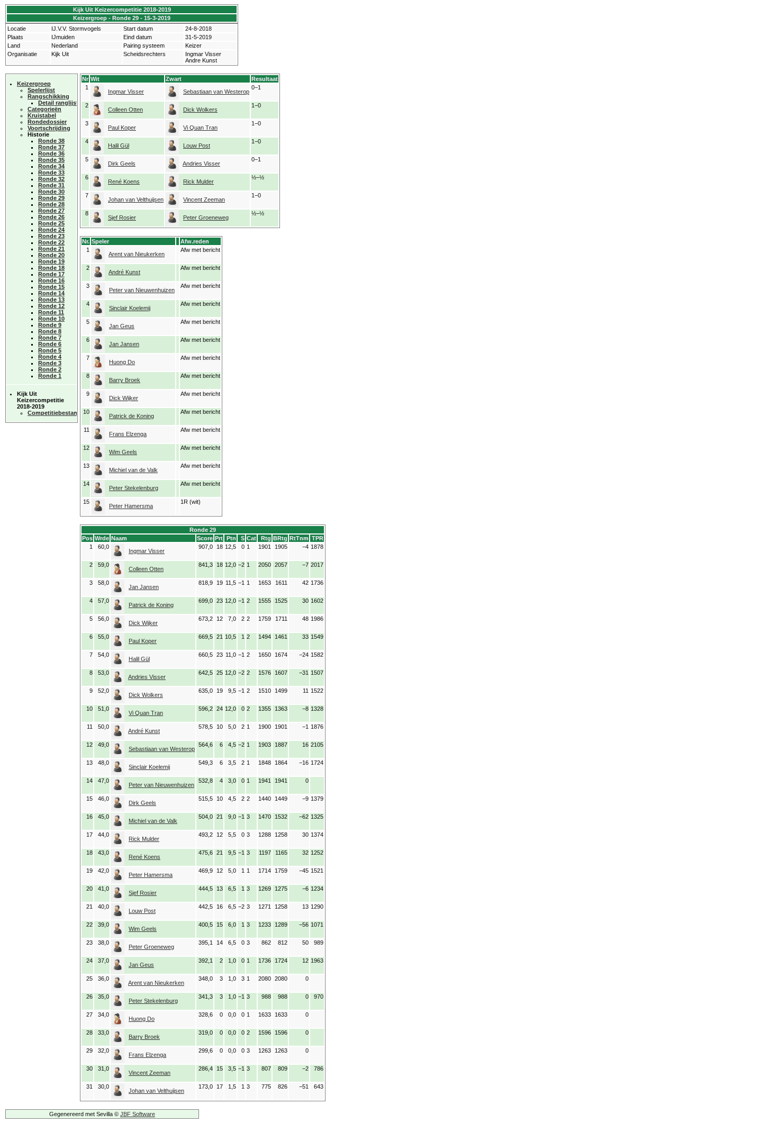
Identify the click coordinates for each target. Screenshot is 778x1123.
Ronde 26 (51, 217)
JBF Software (137, 1114)
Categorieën (44, 109)
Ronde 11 (51, 312)
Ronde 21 (51, 249)
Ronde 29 (51, 198)
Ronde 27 (51, 210)
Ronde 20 (51, 255)
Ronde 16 (51, 280)
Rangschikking (48, 96)
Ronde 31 (51, 185)
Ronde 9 (49, 325)
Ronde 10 (51, 318)
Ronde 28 (51, 204)
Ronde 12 (51, 306)
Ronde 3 (49, 363)
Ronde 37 (51, 147)
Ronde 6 (49, 344)
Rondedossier (47, 122)
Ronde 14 (51, 293)
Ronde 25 (51, 223)
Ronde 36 (51, 153)
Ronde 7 (49, 337)
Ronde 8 (49, 331)
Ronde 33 (51, 172)
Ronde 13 (51, 299)
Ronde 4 (49, 357)
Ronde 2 (49, 369)
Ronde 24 (51, 230)
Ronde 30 (51, 191)
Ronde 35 (51, 160)
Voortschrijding (49, 128)
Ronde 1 (49, 376)
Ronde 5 (49, 350)
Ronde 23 (51, 236)
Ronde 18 (51, 268)
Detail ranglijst (58, 102)
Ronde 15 (51, 287)
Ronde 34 (51, 166)
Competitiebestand (54, 413)
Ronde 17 (51, 274)
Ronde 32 (51, 179)
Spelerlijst (41, 90)
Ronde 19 (51, 261)
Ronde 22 (51, 242)
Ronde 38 (51, 141)
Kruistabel (42, 115)
